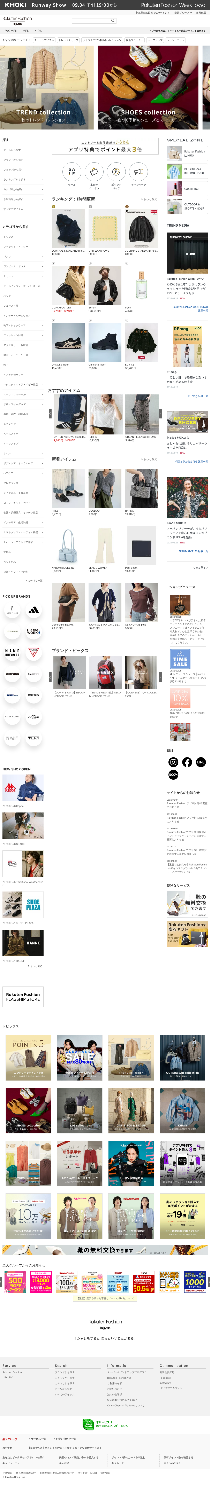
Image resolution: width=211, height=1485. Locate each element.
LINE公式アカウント (171, 1388)
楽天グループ (181, 12)
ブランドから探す (13, 159)
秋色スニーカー (134, 40)
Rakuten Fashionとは (119, 1377)
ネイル (7, 453)
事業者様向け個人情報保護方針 (56, 1472)
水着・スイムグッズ (14, 404)
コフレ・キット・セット (17, 502)
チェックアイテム (44, 40)
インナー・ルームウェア (17, 315)
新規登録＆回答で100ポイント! (153, 12)
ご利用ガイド (114, 1383)
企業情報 (7, 1472)
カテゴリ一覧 (35, 580)
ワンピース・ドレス (14, 266)
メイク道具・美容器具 (15, 492)
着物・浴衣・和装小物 (15, 414)
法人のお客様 (114, 1394)
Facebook (165, 1377)
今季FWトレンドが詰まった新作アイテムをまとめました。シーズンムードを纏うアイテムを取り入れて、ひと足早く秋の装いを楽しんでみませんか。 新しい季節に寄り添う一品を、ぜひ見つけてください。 (188, 631)
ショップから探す (13, 169)
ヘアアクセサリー (13, 374)
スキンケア (9, 423)
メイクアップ (10, 443)
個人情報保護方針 (26, 1472)
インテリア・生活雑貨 (15, 522)
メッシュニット (175, 40)
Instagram (165, 1382)
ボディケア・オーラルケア (18, 463)
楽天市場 (201, 12)
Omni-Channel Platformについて (125, 1405)
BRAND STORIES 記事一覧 (193, 551)
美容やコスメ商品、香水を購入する (79, 1457)
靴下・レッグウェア (14, 325)
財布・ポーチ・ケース (15, 354)
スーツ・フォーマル (14, 394)
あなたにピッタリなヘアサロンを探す (23, 1457)
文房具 (7, 551)
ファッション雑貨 (13, 335)
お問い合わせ (114, 1388)
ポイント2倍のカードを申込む (128, 1457)
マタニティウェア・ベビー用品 (20, 384)
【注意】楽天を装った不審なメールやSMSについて (105, 1298)
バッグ (7, 295)
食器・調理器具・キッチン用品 (20, 512)
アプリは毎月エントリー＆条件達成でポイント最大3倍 (177, 30)
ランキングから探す (14, 179)
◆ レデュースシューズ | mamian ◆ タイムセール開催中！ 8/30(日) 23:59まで (188, 678)
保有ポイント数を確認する (178, 1457)
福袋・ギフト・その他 (15, 571)
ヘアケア (8, 473)
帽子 (5, 364)
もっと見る (36, 966)
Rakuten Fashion (34, 21)
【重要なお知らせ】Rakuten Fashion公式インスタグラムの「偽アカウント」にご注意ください (187, 868)
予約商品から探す (13, 199)
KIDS (38, 30)
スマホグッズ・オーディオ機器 (20, 532)
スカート (8, 276)
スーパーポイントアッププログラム (127, 1372)
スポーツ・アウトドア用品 (18, 542)
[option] (52, 87)
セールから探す (12, 149)
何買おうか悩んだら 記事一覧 (191, 461)
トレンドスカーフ (68, 40)
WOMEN (11, 30)
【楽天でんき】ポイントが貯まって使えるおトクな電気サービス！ (65, 1447)
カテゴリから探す (13, 189)
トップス (8, 236)
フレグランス (10, 483)
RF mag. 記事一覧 (198, 396)
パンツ (7, 256)
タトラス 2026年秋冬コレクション (102, 40)
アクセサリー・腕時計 (15, 345)
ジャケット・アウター (15, 246)
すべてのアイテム (13, 209)
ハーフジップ (155, 40)
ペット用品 (9, 561)
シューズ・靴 (10, 305)
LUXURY (7, 1377)
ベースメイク (10, 433)
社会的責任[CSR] (87, 1472)
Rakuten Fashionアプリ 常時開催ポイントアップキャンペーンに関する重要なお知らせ (186, 836)
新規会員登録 (167, 1372)
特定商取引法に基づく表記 (122, 1399)
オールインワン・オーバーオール (21, 286)
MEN (26, 30)
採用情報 (105, 1472)
